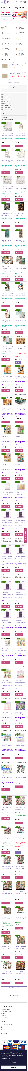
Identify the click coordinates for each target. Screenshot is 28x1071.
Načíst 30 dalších (14, 987)
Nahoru (14, 999)
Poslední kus (7, 105)
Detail (17, 362)
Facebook (5, 1029)
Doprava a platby (4, 1017)
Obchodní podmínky (5, 1009)
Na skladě (7, 95)
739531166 (5, 1027)
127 (20, 992)
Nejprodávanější (5, 90)
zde (9, 1059)
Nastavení (13, 1062)
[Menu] (24, 1)
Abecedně (12, 90)
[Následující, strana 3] (17, 992)
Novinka (6, 99)
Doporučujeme (7, 110)
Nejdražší (18, 87)
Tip (5, 101)
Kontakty (3, 1013)
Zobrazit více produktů (13, 82)
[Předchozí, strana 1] (11, 992)
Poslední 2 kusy (7, 107)
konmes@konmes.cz (7, 1024)
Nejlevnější (12, 87)
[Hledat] (16, 1)
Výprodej (6, 103)
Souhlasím (13, 1067)
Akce (5, 97)
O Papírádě (3, 1015)
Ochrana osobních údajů (6, 1011)
